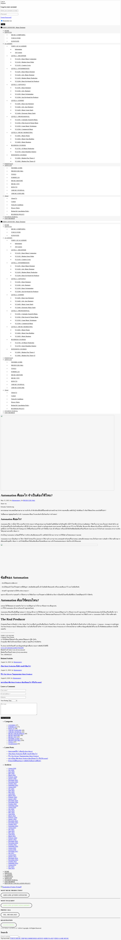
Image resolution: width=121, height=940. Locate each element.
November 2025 (13, 782)
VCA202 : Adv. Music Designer (24, 75)
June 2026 (11, 772)
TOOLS (13, 174)
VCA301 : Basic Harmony (23, 88)
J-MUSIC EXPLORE (17, 193)
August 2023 (12, 827)
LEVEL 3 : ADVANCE (18, 84)
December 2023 (13, 821)
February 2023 (12, 838)
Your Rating (4, 700)
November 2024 (13, 802)
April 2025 (11, 794)
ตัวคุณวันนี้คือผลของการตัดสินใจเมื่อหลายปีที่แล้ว (24, 761)
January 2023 (12, 839)
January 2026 (12, 778)
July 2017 (11, 853)
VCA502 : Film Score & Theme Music (26, 123)
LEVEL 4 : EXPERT (17, 100)
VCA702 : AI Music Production (24, 148)
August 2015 (12, 855)
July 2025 (11, 789)
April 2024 (11, 814)
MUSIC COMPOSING (18, 35)
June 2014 (11, 868)
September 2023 (13, 826)
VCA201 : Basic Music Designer (25, 72)
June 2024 (11, 811)
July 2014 (11, 866)
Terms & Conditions (17, 205)
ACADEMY (8, 44)
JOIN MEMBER (10, 218)
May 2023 (11, 833)
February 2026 (12, 777)
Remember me (7, 21)
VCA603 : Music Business (23, 142)
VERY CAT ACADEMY (19, 46)
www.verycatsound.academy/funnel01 (12, 648)
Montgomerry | (16, 500)
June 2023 (11, 831)
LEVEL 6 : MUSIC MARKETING (22, 132)
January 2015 (12, 856)
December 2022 (13, 841)
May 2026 (11, 773)
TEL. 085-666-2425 (10, 915)
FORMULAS (15, 177)
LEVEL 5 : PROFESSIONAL (20, 116)
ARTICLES (8, 165)
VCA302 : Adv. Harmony (23, 91)
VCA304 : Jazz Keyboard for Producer (26, 97)
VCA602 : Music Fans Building (24, 139)
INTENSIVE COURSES (19, 155)
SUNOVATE (15, 41)
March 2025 (12, 795)
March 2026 (12, 775)
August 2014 (12, 865)
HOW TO (14, 187)
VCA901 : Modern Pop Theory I (25, 158)
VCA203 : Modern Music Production (26, 78)
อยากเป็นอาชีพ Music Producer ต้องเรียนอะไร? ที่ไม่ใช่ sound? (21, 682)
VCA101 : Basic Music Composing (25, 59)
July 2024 (11, 809)
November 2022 (13, 843)
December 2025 (13, 780)
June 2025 (11, 790)
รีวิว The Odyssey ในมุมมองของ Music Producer (16, 674)
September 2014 (13, 863)
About (6, 196)
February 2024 (12, 817)
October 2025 (12, 783)
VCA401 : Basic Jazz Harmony (24, 104)
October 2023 (12, 824)
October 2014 (12, 861)
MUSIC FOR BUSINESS (16, 733)
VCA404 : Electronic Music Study (25, 113)
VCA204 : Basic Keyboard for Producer (27, 81)
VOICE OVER (16, 38)
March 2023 (12, 836)
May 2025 (11, 792)
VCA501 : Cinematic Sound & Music (26, 120)
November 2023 (13, 822)
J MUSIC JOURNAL (14, 732)
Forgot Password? (6, 17)
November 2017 (13, 851)
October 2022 (12, 844)
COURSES (11, 725)
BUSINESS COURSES (18, 145)
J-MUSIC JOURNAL (17, 190)
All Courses (18, 52)
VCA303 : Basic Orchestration (24, 94)
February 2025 (12, 797)
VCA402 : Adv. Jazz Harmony (24, 107)
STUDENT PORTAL (11, 217)
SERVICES (8, 32)
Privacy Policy (15, 208)
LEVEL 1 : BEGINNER (18, 56)
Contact (13, 201)
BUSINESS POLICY (17, 214)
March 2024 (12, 816)
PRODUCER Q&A (17, 171)
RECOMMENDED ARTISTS (34, 938)
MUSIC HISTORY (17, 181)
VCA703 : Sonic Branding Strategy (25, 152)
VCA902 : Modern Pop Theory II (25, 161)
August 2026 (12, 768)
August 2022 (12, 848)
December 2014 (13, 858)
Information (18, 49)
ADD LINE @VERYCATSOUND (15, 895)
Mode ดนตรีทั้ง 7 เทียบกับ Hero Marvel (20, 751)
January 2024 (12, 819)
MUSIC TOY (15, 184)
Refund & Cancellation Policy (20, 211)
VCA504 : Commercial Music (24, 129)
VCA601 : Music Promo (22, 136)
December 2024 (13, 800)
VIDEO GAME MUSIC (61, 938)
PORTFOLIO (9, 164)
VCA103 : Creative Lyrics (23, 65)
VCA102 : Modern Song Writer (24, 62)
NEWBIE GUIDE (16, 168)
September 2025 (13, 785)
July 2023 (11, 829)
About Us (14, 198)
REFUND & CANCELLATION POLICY (17, 883)
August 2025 (12, 787)
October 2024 (12, 804)
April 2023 (11, 834)
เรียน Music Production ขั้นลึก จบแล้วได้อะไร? (16, 666)
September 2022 (13, 846)
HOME (7, 31)
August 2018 (12, 850)
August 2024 (12, 807)
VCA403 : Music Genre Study (24, 110)
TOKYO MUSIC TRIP (17, 938)
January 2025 (12, 799)
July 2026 (11, 770)
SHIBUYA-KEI (48, 938)
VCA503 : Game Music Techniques (25, 126)
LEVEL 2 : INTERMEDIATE (20, 68)
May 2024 (11, 812)
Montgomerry (18, 662)
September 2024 (13, 805)
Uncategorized (12, 744)
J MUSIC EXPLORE (14, 730)
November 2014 (13, 860)
